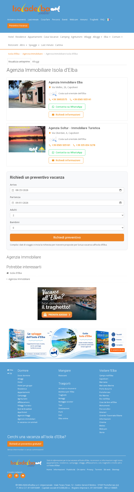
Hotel (11, 36)
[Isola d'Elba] (36, 9)
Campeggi (22, 395)
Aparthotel (22, 412)
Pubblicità (71, 469)
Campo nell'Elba (106, 375)
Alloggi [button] (96, 36)
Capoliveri (103, 379)
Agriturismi (76, 36)
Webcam (74, 19)
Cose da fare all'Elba (108, 402)
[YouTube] (22, 475)
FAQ (102, 19)
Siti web (107, 469)
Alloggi (35, 61)
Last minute (33, 19)
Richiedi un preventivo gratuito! (25, 444)
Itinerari (102, 412)
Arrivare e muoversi (16, 19)
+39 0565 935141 (82, 99)
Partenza (15, 197)
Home (49, 469)
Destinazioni (64, 408)
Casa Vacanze (51, 36)
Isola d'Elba (13, 53)
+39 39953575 (59, 99)
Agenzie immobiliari (26, 419)
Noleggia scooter (66, 401)
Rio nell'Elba (104, 398)
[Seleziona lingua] (108, 19)
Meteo (102, 425)
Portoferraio (104, 392)
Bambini (14, 222)
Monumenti (104, 405)
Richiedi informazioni (68, 114)
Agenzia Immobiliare (33, 53)
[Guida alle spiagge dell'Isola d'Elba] (67, 343)
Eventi (64, 19)
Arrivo (13, 184)
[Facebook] (9, 475)
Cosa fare (45, 19)
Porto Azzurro (105, 389)
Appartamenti (35, 36)
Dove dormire (24, 375)
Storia (101, 432)
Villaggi (87, 36)
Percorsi (56, 19)
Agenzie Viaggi (24, 415)
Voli (60, 415)
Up (10, 373)
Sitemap (115, 469)
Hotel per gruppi (25, 385)
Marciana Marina (106, 385)
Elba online (63, 418)
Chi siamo (81, 469)
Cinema (102, 422)
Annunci (84, 19)
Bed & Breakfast (25, 409)
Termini (98, 469)
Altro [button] (22, 45)
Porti (61, 412)
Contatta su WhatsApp (69, 106)
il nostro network (14, 472)
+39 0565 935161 (61, 145)
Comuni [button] (116, 36)
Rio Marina (104, 395)
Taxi (60, 405)
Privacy (90, 469)
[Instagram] (16, 475)
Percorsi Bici (104, 409)
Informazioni (105, 419)
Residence (20, 36)
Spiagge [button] (33, 45)
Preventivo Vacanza (18, 26)
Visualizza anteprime (19, 61)
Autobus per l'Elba (66, 391)
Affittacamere (24, 402)
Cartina (59, 45)
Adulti (13, 209)
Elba (11, 370)
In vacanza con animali (27, 422)
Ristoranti (13, 45)
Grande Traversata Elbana (110, 415)
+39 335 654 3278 (85, 145)
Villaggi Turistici (24, 405)
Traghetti (94, 19)
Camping (64, 36)
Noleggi (62, 398)
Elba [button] (106, 36)
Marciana (103, 382)
